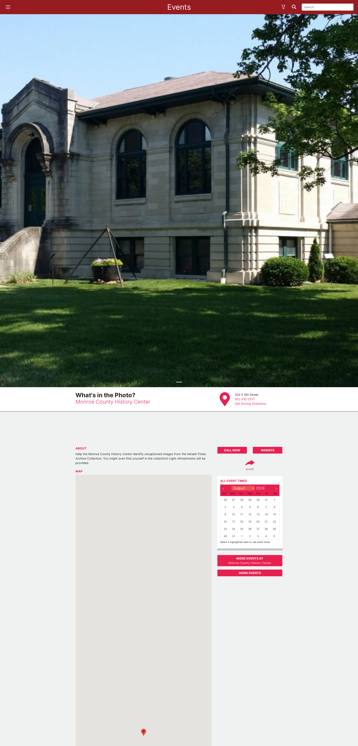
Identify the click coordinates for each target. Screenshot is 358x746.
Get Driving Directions (250, 403)
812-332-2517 (245, 399)
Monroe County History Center (113, 402)
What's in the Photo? (105, 395)
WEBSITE (267, 450)
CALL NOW (232, 450)
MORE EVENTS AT (249, 561)
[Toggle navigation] (8, 7)
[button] (143, 732)
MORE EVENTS (250, 573)
